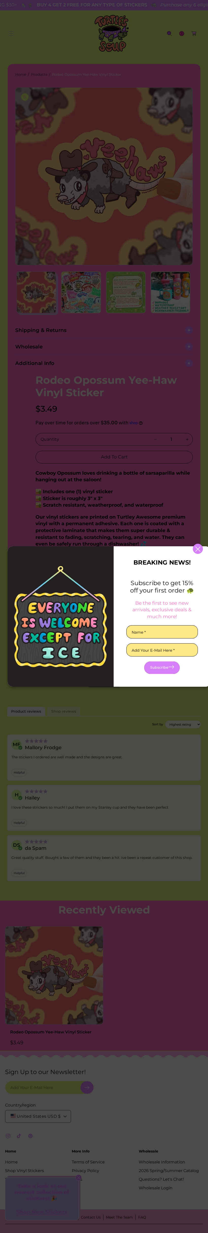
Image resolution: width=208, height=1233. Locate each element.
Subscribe (159, 667)
